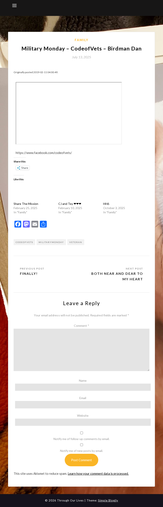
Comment (81, 325)
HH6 (106, 203)
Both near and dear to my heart (117, 276)
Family (82, 40)
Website (83, 415)
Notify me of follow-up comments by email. (81, 439)
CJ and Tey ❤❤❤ (69, 203)
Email (82, 398)
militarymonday (51, 242)
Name (83, 380)
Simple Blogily (108, 500)
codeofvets (24, 242)
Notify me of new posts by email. (81, 451)
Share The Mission (26, 203)
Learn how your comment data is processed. (98, 473)
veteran (75, 242)
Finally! (29, 273)
